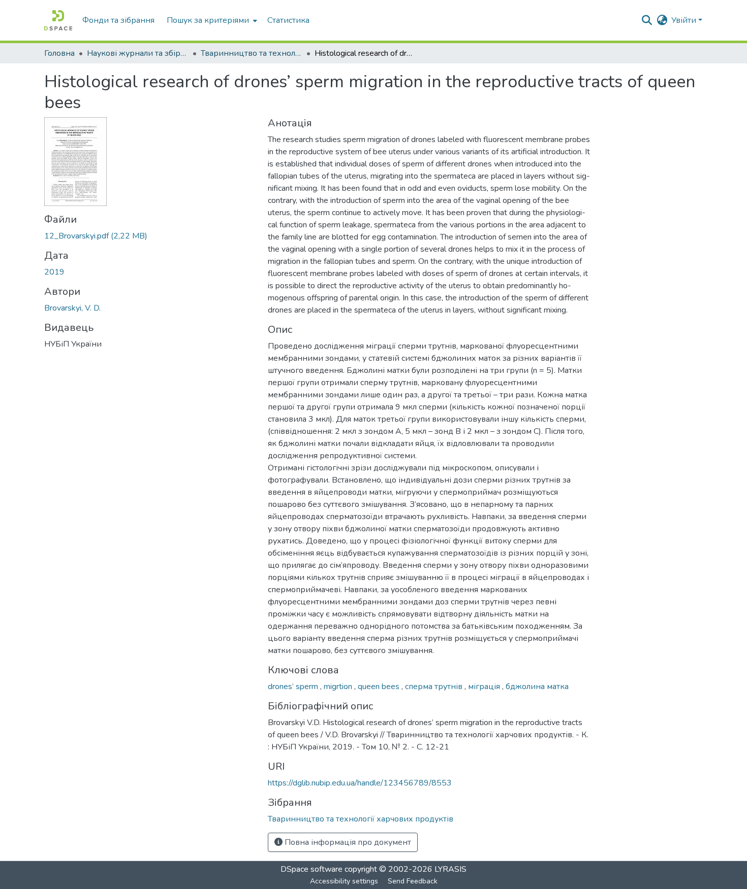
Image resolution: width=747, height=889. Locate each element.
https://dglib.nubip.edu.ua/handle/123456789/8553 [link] (360, 783)
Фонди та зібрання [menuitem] (118, 20)
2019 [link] (54, 272)
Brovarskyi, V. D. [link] (72, 308)
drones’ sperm (294, 686)
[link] (150, 236)
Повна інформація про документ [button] (347, 842)
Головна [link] (59, 53)
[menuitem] (211, 20)
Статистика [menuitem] (288, 20)
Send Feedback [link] (413, 881)
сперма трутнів (434, 686)
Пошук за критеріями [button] (208, 20)
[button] (58, 20)
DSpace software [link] (312, 869)
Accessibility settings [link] (344, 881)
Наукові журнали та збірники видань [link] (138, 53)
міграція (485, 686)
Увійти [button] (684, 20)
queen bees (379, 686)
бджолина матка (537, 686)
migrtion (339, 686)
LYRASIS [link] (450, 869)
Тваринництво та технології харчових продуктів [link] (251, 53)
